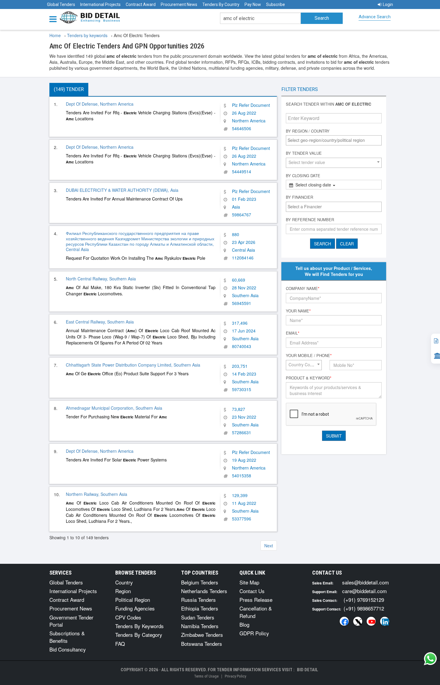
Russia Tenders (198, 599)
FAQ (120, 643)
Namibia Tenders (200, 626)
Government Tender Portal (71, 620)
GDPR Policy (254, 633)
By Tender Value (304, 153)
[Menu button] (54, 19)
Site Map (249, 582)
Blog (244, 624)
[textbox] (335, 140)
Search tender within (328, 104)
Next (268, 546)
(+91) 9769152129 (364, 599)
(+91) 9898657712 (364, 608)
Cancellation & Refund (255, 611)
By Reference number (310, 219)
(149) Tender (69, 89)
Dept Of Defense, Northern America (99, 104)
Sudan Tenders (197, 617)
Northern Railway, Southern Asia (96, 494)
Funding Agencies (135, 608)
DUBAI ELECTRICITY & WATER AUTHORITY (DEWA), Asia (122, 190)
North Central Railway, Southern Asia (101, 279)
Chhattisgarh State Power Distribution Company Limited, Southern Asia (133, 365)
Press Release (255, 599)
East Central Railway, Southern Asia (100, 322)
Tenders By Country (220, 4)
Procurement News (179, 4)
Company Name (302, 288)
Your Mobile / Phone (309, 355)
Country (124, 582)
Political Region (132, 599)
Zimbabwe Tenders (202, 634)
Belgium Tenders (199, 582)
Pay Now (253, 4)
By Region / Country (308, 131)
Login (388, 4)
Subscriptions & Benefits (67, 636)
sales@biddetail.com (365, 582)
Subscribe (275, 4)
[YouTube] (371, 621)
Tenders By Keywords (139, 626)
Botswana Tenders (201, 643)
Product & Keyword (308, 378)
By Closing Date (303, 175)
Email (292, 333)
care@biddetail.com (364, 591)
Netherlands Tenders (204, 591)
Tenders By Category (138, 634)
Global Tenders (61, 4)
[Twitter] (357, 621)
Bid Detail (307, 669)
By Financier (299, 197)
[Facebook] (344, 621)
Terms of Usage (206, 676)
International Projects (100, 4)
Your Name (298, 311)
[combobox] (334, 140)
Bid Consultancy (67, 649)
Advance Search (375, 16)
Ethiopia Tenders (199, 608)
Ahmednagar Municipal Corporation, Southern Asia (114, 408)
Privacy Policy (235, 676)
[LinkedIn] (384, 621)
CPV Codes (128, 617)
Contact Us (252, 591)
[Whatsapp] (430, 658)
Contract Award (141, 4)
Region (123, 591)
